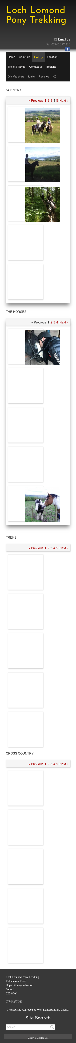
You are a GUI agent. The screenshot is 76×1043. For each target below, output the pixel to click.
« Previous (35, 100)
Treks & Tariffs (16, 66)
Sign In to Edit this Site (38, 1038)
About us (24, 56)
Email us (64, 39)
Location (52, 56)
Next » (63, 100)
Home (11, 56)
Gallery (38, 57)
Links (31, 76)
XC (55, 76)
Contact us (35, 66)
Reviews (44, 76)
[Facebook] (67, 49)
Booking (51, 66)
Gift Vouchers (16, 76)
